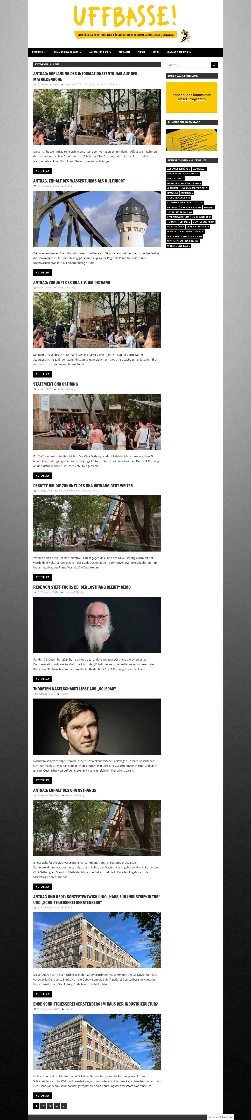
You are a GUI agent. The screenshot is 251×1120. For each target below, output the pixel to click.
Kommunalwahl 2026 (66, 52)
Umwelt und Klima (106, 84)
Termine (172, 221)
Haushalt (70, 84)
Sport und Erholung (179, 212)
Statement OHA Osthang (55, 384)
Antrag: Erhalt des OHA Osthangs (64, 790)
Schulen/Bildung (191, 207)
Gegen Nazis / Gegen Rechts (183, 173)
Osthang (89, 84)
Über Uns (37, 52)
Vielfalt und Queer (198, 226)
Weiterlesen (43, 171)
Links (156, 52)
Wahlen (171, 231)
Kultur (79, 84)
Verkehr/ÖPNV (175, 226)
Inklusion (187, 192)
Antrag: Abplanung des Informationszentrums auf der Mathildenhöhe (85, 76)
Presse (141, 52)
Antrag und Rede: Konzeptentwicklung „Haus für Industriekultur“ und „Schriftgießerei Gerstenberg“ (96, 899)
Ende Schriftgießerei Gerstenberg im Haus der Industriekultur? (95, 1004)
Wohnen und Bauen (178, 246)
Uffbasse (185, 221)
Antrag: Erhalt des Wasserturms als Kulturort (79, 181)
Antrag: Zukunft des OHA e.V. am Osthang (71, 282)
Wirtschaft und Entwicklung (184, 236)
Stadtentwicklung (178, 217)
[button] (191, 140)
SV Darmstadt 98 (201, 217)
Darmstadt (199, 168)
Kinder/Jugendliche (178, 197)
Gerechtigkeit (175, 178)
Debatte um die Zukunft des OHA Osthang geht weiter (83, 486)
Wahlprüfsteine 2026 (191, 231)
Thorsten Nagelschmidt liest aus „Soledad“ (74, 689)
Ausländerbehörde (178, 168)
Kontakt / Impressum (179, 52)
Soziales (209, 207)
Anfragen (124, 52)
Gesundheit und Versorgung (184, 183)
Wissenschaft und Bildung (183, 241)
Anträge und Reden (100, 52)
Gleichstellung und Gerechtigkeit (187, 188)
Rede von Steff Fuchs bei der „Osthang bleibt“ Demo (82, 587)
